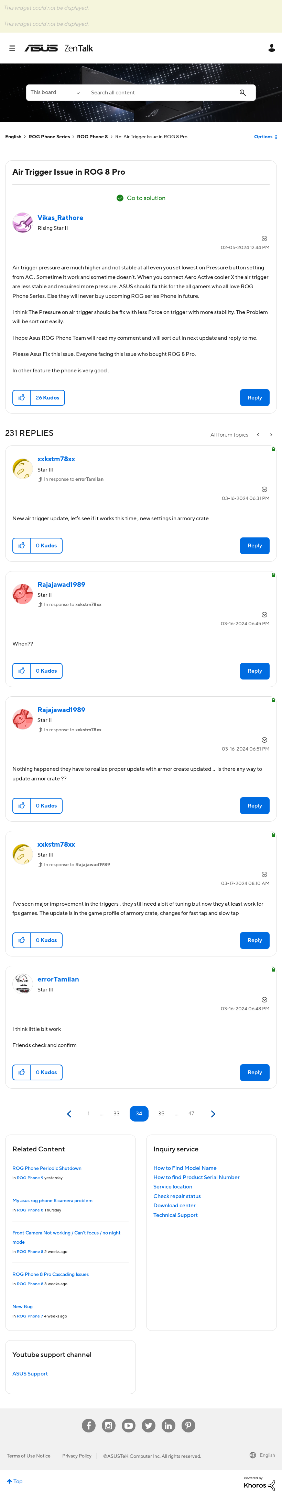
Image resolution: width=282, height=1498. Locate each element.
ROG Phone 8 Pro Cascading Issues (50, 1274)
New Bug (22, 1307)
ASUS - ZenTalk (58, 48)
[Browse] (15, 48)
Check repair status (177, 1196)
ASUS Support (30, 1373)
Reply (255, 397)
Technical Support (175, 1215)
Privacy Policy (76, 1456)
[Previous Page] (70, 1114)
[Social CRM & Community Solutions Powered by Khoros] (259, 1483)
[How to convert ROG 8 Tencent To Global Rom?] (270, 435)
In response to (74, 479)
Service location (172, 1186)
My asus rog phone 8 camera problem (52, 1201)
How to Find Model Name (185, 1168)
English (13, 137)
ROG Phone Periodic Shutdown (47, 1168)
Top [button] (18, 1481)
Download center (174, 1205)
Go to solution (146, 198)
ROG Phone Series (49, 137)
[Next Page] (212, 1114)
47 (191, 1113)
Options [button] (263, 137)
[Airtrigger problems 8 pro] (258, 435)
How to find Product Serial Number (196, 1177)
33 (116, 1113)
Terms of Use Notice (29, 1456)
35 (161, 1113)
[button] (22, 398)
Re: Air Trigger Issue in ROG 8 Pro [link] (151, 137)
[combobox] (170, 92)
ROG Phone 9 (30, 1178)
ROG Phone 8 (92, 137)
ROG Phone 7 (30, 1316)
